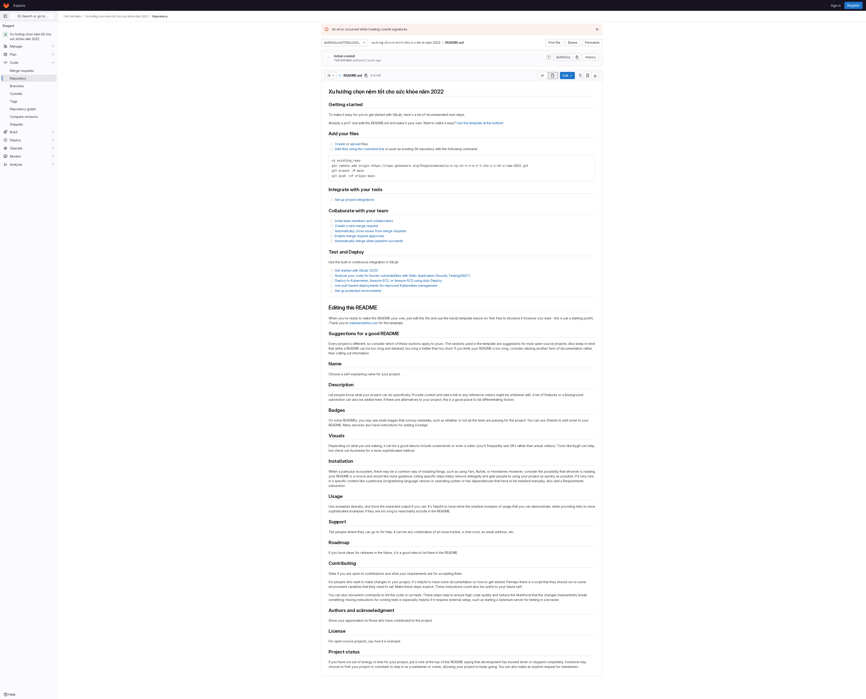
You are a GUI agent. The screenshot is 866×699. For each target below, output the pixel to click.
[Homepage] (6, 5)
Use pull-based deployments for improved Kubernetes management (386, 285)
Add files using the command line (359, 149)
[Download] (595, 75)
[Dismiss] (597, 29)
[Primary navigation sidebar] (5, 16)
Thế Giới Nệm (343, 60)
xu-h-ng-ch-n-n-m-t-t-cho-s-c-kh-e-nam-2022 (405, 42)
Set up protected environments (358, 291)
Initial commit (344, 56)
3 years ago (373, 60)
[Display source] (543, 75)
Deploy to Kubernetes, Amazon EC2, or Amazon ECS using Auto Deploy (388, 280)
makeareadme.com (363, 323)
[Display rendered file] (553, 75)
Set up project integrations (354, 200)
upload (355, 144)
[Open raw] (587, 75)
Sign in (836, 5)
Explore (19, 5)
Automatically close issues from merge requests (370, 231)
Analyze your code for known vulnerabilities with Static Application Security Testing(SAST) (402, 275)
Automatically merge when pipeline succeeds (369, 241)
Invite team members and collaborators (364, 221)
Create (340, 144)
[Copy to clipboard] (589, 160)
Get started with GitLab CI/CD (356, 270)
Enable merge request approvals (359, 236)
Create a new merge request (356, 226)
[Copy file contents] (580, 75)
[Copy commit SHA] (577, 57)
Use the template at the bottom (480, 123)
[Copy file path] (366, 75)
